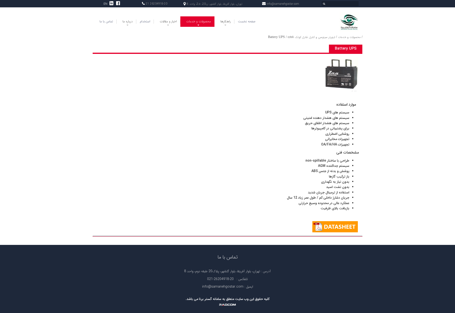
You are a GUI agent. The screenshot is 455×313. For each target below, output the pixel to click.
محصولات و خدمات (349, 37)
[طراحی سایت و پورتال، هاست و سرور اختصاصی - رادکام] (227, 304)
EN (105, 4)
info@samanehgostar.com (283, 4)
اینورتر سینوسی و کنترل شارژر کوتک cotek (311, 37)
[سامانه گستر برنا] (329, 22)
